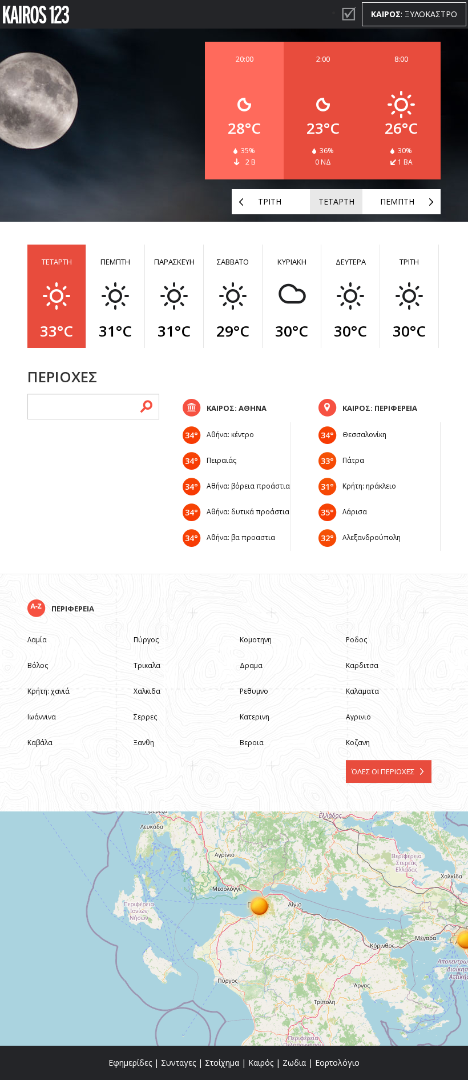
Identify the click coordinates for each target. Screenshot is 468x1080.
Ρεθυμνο (254, 691)
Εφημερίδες (130, 1062)
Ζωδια (294, 1062)
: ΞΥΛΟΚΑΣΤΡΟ (414, 14)
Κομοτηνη (256, 640)
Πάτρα (353, 460)
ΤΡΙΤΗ (269, 201)
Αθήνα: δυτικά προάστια (248, 512)
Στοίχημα (222, 1062)
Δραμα (251, 665)
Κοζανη (358, 742)
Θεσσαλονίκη (364, 434)
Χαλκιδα (147, 691)
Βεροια (252, 742)
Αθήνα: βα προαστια (241, 537)
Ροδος (356, 640)
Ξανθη (144, 742)
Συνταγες (178, 1062)
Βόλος (37, 665)
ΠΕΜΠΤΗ (397, 201)
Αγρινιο (358, 717)
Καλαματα (362, 691)
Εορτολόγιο (337, 1062)
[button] (259, 905)
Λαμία (37, 640)
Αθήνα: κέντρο (230, 434)
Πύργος (146, 640)
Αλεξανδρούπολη (371, 537)
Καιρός (260, 1062)
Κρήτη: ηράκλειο (369, 486)
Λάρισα (354, 512)
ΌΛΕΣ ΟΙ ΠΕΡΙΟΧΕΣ (383, 771)
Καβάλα (40, 742)
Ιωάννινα (41, 717)
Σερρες (145, 717)
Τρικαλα (147, 665)
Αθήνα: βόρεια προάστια (248, 486)
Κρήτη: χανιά (48, 691)
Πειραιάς (221, 460)
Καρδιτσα (362, 665)
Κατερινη (254, 717)
